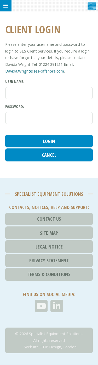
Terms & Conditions (49, 274)
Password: (14, 106)
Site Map (49, 233)
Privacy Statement (49, 260)
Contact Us (49, 219)
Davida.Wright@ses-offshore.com (34, 71)
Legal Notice (49, 246)
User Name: (14, 81)
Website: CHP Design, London (50, 346)
